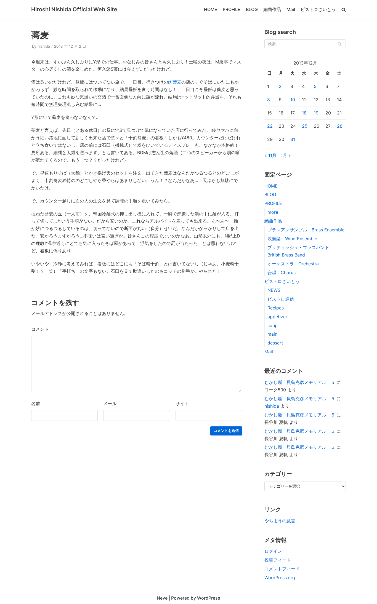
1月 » (286, 155)
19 (316, 113)
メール (109, 403)
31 (292, 139)
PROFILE (231, 9)
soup (272, 325)
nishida (44, 46)
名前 (35, 403)
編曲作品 (272, 9)
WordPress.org (279, 577)
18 (304, 113)
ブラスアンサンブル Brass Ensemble (308, 229)
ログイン (273, 551)
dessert (275, 343)
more (272, 212)
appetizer (277, 316)
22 (270, 126)
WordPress (208, 598)
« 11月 (270, 155)
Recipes (275, 308)
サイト (182, 403)
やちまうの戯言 (279, 520)
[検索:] (305, 43)
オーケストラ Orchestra (293, 263)
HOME (210, 9)
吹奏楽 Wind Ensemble (292, 238)
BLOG (252, 9)
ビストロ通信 (280, 299)
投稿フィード (277, 560)
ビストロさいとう (318, 9)
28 (340, 126)
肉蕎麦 (174, 82)
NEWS (273, 290)
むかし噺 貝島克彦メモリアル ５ (299, 382)
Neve (162, 598)
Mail (290, 9)
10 (292, 99)
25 (304, 126)
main (272, 334)
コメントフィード (282, 568)
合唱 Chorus (281, 272)
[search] (343, 9)
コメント (40, 329)
